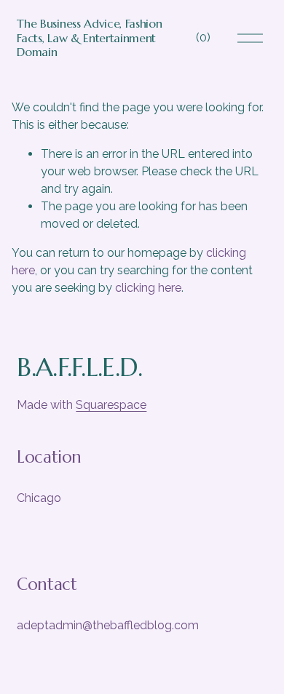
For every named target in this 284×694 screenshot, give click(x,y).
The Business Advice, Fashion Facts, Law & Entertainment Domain (89, 37)
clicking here (148, 288)
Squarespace (111, 405)
